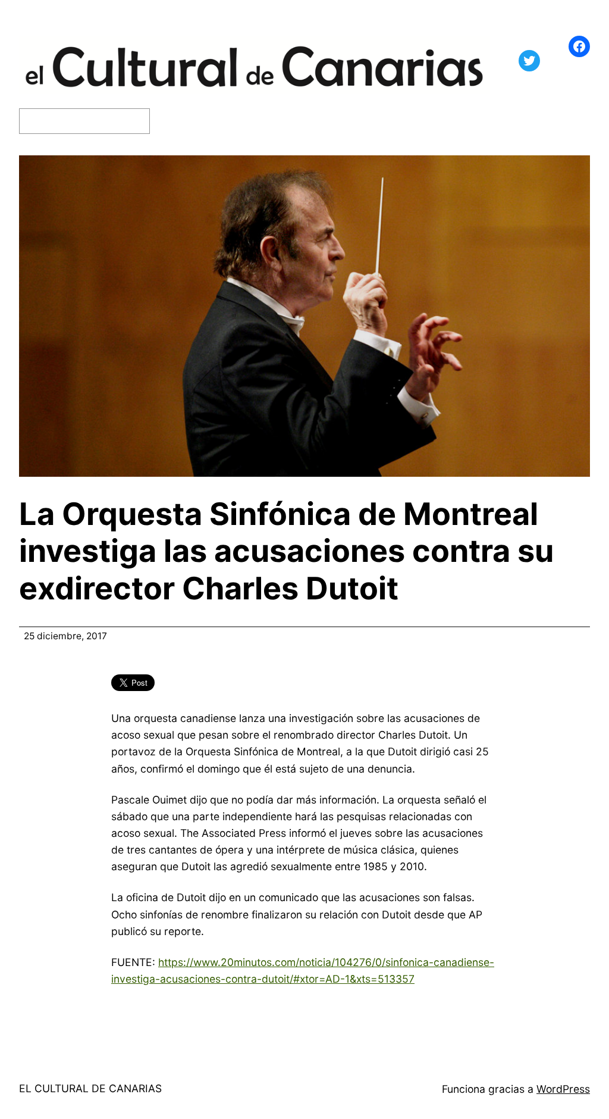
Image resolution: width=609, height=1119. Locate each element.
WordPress (563, 1089)
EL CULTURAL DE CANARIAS (90, 1088)
